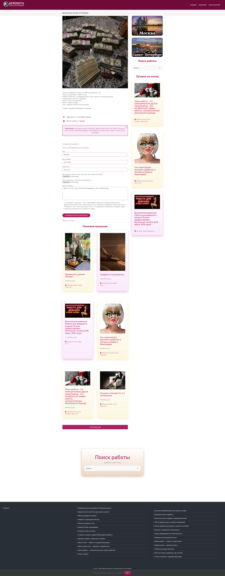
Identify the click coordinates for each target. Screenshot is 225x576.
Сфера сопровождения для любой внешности (168, 533)
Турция (82, 121)
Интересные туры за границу (86, 531)
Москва (75, 285)
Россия (80, 285)
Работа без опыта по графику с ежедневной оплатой (170, 518)
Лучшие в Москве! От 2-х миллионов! (112, 394)
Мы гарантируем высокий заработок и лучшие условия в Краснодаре (110, 340)
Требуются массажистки (112, 274)
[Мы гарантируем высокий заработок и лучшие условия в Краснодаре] (112, 318)
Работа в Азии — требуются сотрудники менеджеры (94, 542)
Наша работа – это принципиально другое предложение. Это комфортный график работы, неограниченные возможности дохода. (76, 396)
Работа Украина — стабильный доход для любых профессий (96, 550)
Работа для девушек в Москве (87, 515)
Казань (71, 341)
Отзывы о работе (83, 554)
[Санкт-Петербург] (147, 38)
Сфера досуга (66, 220)
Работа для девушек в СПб (86, 523)
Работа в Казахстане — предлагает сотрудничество (94, 546)
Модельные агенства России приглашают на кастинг (94, 512)
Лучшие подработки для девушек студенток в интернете (172, 526)
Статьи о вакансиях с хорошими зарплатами (168, 556)
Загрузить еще (95, 427)
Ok (127, 572)
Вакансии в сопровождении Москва (88, 519)
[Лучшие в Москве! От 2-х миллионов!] (112, 380)
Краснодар (111, 353)
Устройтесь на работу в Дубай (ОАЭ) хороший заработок (95, 535)
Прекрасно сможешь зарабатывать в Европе (91, 538)
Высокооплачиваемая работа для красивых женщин (170, 510)
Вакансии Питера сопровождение (88, 527)
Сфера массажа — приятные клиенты (166, 545)
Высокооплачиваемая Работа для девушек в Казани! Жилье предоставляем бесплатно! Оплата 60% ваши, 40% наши (77, 327)
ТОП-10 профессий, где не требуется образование (170, 522)
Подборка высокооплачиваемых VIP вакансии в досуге (94, 508)
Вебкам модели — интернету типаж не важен (168, 541)
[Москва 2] (147, 17)
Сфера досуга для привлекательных (166, 537)
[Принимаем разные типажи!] (77, 251)
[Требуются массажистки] (112, 252)
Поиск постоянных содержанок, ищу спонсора (168, 553)
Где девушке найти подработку (164, 514)
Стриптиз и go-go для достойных (164, 549)
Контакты (6, 508)
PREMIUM (70, 285)
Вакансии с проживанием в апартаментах (167, 530)
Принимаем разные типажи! (75, 275)
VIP (103, 283)
